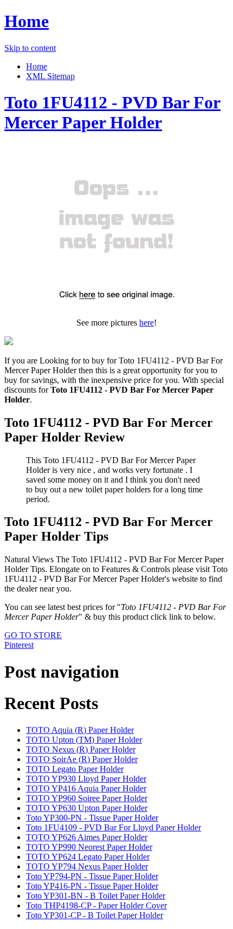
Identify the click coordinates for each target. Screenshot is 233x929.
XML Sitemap (50, 76)
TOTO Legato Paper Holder (75, 769)
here (146, 322)
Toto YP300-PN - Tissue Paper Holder (92, 817)
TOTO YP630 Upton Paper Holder (86, 808)
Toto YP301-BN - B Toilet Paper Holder (95, 895)
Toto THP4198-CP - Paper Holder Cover (96, 905)
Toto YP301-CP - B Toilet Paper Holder (94, 915)
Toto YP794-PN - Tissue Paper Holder (92, 876)
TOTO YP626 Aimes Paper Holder (86, 837)
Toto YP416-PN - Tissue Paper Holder (92, 886)
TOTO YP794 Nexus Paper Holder (87, 866)
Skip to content (30, 48)
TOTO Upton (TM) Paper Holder (84, 739)
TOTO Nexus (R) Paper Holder (80, 749)
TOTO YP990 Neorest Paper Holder (89, 847)
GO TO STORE (33, 635)
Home (26, 21)
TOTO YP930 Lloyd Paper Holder (86, 778)
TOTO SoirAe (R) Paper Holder (82, 759)
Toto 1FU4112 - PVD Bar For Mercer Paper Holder (112, 112)
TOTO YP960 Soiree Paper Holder (86, 798)
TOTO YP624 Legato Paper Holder (88, 856)
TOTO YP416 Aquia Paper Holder (86, 788)
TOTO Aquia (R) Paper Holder (80, 730)
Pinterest (19, 644)
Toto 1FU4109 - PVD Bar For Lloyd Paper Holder (113, 827)
